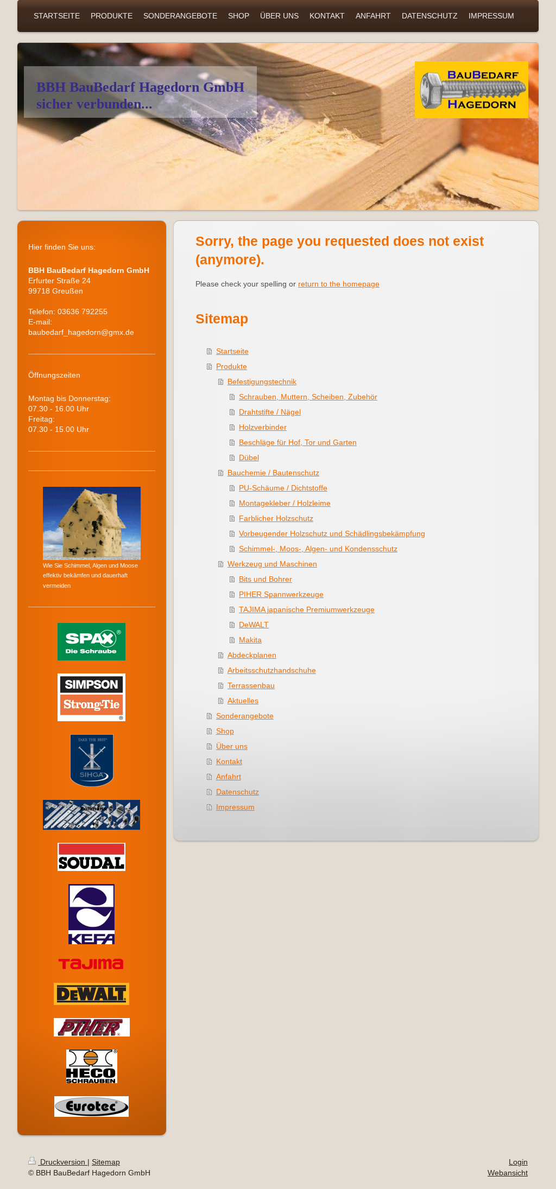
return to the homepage (339, 283)
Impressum (235, 807)
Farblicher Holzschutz (276, 518)
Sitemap (106, 1162)
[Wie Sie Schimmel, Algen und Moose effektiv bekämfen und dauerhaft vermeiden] (92, 523)
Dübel (249, 457)
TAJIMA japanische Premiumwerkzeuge (307, 609)
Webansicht (508, 1172)
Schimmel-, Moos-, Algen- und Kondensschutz (318, 548)
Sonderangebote (245, 715)
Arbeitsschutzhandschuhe (272, 670)
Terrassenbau (251, 685)
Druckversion (62, 1162)
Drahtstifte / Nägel (270, 412)
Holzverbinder (263, 427)
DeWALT (254, 624)
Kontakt (229, 761)
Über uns (232, 746)
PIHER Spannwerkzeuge (281, 594)
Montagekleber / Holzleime (285, 503)
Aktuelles (243, 700)
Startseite (232, 351)
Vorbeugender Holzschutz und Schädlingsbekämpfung (332, 533)
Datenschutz (237, 791)
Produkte (231, 366)
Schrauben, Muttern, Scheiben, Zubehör (308, 396)
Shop (225, 731)
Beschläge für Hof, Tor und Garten (298, 442)
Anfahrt (228, 776)
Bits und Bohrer (265, 579)
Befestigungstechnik (262, 381)
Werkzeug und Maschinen (272, 563)
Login (518, 1162)
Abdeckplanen (252, 655)
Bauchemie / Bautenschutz (273, 472)
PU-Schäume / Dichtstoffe (283, 488)
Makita (250, 639)
